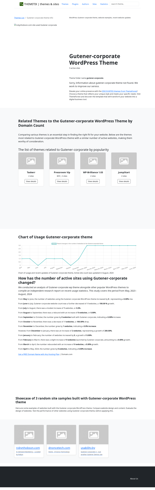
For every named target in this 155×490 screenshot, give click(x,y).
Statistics (104, 4)
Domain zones (134, 474)
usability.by (88, 448)
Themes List (19, 18)
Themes (65, 4)
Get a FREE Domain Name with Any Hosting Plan (38, 354)
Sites (95, 4)
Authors (85, 4)
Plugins (75, 4)
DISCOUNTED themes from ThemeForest (119, 91)
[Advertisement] (105, 36)
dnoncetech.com (59, 448)
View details (31, 181)
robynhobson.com (28, 448)
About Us (134, 478)
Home (100, 474)
